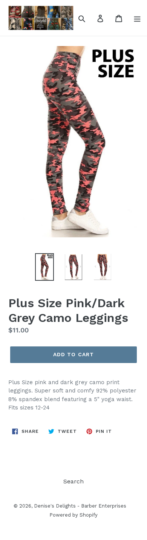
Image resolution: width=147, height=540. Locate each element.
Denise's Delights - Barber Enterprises (80, 506)
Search (73, 481)
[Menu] (137, 18)
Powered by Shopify (73, 515)
